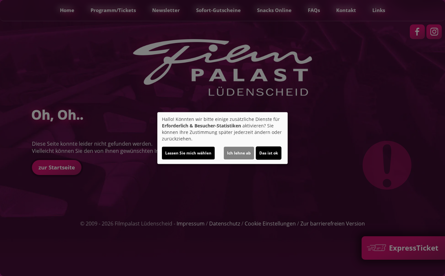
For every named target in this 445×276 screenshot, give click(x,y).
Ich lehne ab (239, 153)
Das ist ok (268, 153)
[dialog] (222, 138)
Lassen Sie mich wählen (188, 153)
